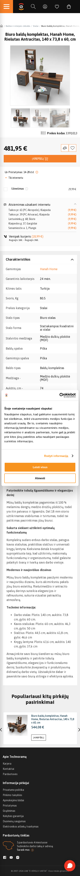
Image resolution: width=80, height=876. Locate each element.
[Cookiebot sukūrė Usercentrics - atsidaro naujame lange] (59, 395)
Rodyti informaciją (56, 455)
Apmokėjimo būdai (13, 800)
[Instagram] (18, 858)
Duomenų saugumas (14, 821)
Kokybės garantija (13, 816)
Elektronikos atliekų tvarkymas (21, 826)
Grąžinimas (9, 810)
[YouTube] (11, 858)
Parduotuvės (10, 774)
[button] (40, 204)
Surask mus (23, 849)
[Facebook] (5, 858)
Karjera (7, 763)
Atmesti (40, 478)
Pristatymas (10, 805)
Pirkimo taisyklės (12, 795)
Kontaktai (8, 768)
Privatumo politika (13, 789)
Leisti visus (40, 467)
